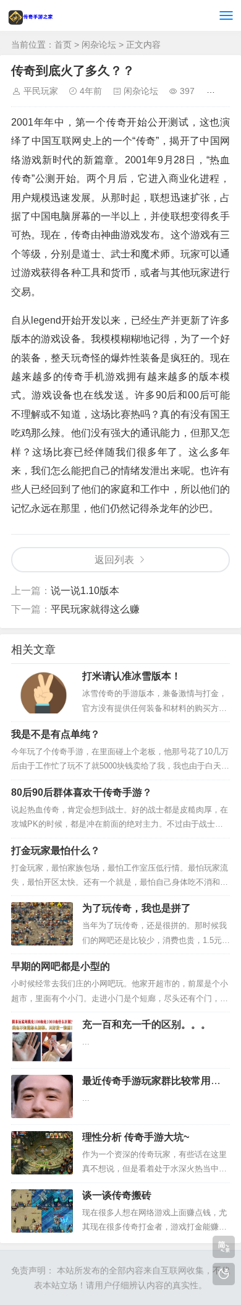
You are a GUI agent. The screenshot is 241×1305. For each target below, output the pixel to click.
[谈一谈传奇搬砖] (42, 1211)
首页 (63, 45)
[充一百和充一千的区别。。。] (42, 1040)
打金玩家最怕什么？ (55, 850)
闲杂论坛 (99, 45)
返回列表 (114, 559)
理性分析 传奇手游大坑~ (135, 1137)
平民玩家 (40, 91)
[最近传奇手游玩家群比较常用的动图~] (42, 1096)
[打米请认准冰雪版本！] (42, 691)
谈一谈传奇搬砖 (116, 1195)
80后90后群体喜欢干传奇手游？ (81, 792)
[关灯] (224, 1274)
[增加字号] (212, 91)
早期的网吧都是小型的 (60, 966)
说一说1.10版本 (85, 590)
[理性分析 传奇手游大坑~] (42, 1152)
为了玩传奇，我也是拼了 (136, 908)
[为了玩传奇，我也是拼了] (42, 923)
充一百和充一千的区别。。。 (146, 1024)
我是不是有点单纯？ (55, 734)
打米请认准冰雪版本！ (131, 676)
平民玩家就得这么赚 (95, 609)
